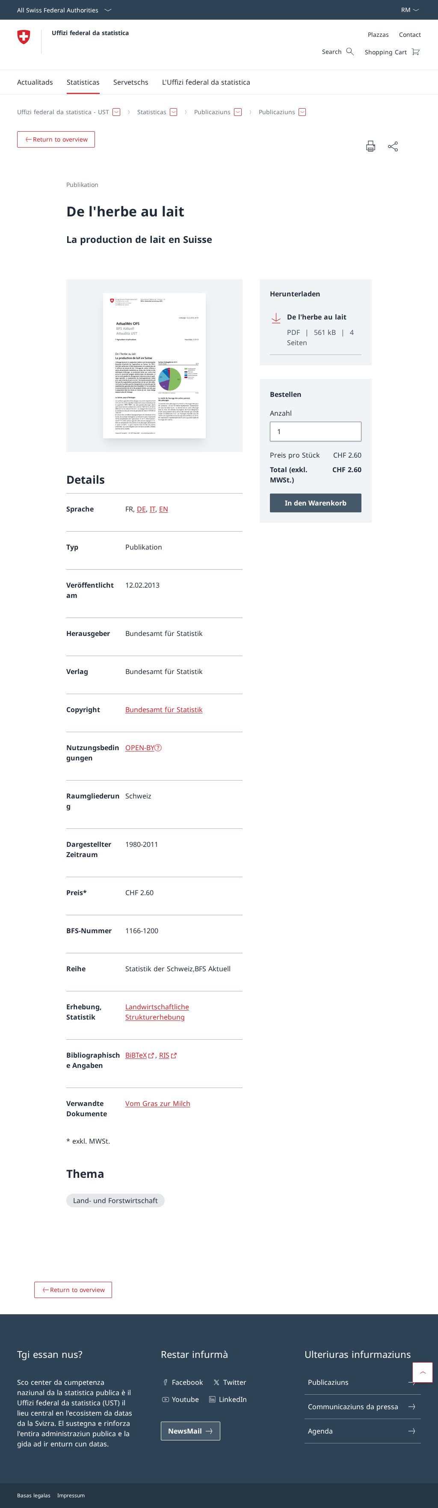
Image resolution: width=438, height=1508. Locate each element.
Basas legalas (33, 1495)
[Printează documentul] (370, 145)
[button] (35, 82)
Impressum (71, 1495)
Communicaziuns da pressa (353, 1406)
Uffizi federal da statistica (90, 33)
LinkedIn (232, 1399)
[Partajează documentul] (393, 146)
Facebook (187, 1382)
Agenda (320, 1431)
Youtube (185, 1399)
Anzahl (281, 413)
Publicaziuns (328, 1382)
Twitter (234, 1382)
